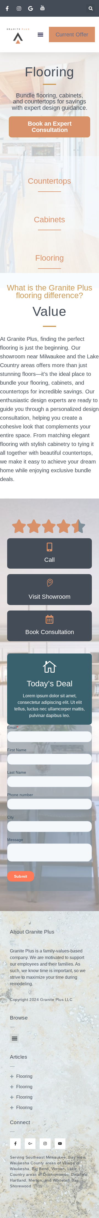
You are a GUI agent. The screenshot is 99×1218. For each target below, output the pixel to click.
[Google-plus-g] (30, 1143)
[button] (90, 8)
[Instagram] (45, 1143)
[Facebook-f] (15, 1143)
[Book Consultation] (49, 619)
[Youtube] (60, 1143)
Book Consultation (49, 632)
